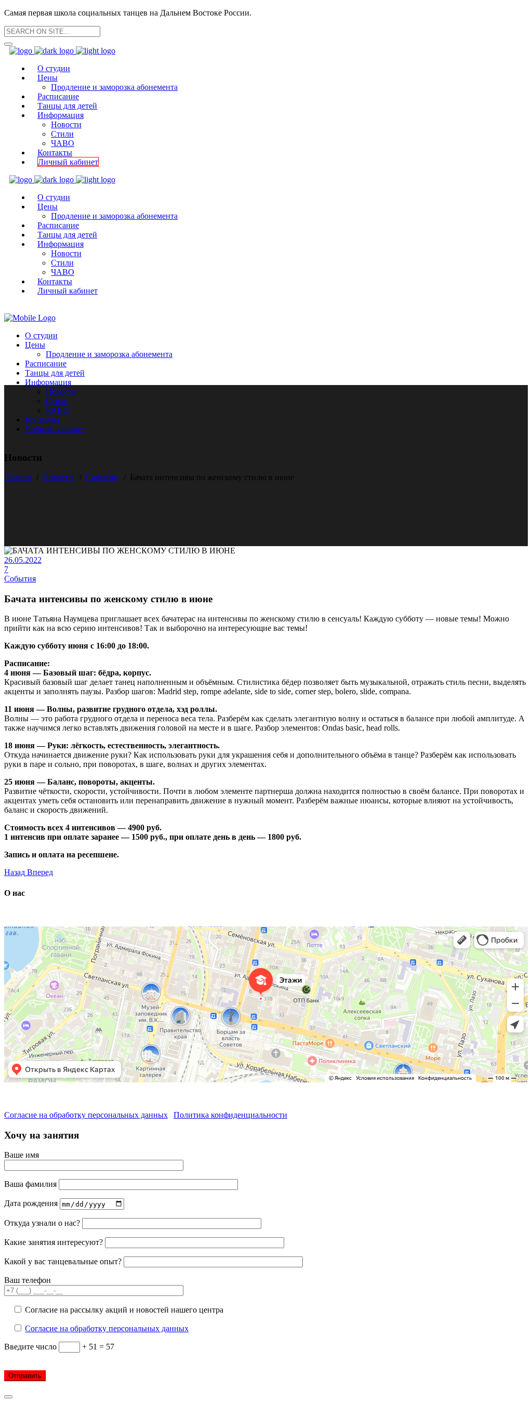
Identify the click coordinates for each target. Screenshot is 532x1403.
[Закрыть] (8, 1396)
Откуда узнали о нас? (43, 1223)
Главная (18, 477)
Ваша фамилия (31, 1184)
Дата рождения (32, 1203)
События (101, 477)
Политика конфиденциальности (230, 1114)
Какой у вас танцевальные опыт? (64, 1261)
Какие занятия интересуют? (54, 1242)
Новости (58, 477)
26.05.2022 (23, 559)
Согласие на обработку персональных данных (86, 1114)
